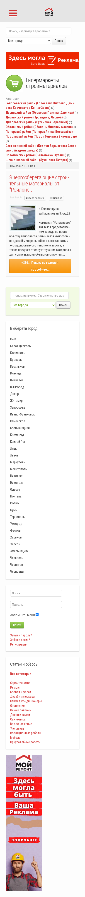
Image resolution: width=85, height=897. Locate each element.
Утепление (17, 728)
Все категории (20, 674)
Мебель (15, 737)
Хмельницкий (19, 551)
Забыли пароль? (21, 635)
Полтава (16, 496)
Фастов (15, 530)
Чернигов (16, 564)
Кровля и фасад (21, 692)
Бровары (16, 359)
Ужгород (16, 523)
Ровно (14, 503)
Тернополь (17, 517)
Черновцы (17, 571)
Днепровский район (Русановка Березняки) (37, 122)
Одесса (15, 489)
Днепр (14, 394)
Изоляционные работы (25, 733)
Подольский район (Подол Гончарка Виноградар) (41, 136)
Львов (14, 455)
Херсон (15, 544)
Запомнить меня (22, 615)
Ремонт (15, 687)
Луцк (13, 448)
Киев (13, 339)
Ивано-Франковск (22, 414)
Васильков (17, 366)
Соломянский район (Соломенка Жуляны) (36, 155)
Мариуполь (17, 462)
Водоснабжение (21, 724)
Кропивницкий (20, 428)
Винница (16, 373)
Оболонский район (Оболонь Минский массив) (39, 127)
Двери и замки (20, 715)
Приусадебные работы (25, 742)
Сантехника (18, 719)
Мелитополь (18, 469)
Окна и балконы (21, 710)
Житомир (16, 400)
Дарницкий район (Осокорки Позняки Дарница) (40, 112)
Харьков (16, 537)
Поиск (59, 41)
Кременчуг (17, 435)
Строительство (20, 683)
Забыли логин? (20, 640)
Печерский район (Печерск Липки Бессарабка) (39, 131)
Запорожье (17, 407)
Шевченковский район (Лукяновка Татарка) (37, 160)
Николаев (16, 476)
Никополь (17, 482)
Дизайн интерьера (22, 696)
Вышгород (17, 387)
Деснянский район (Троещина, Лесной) (34, 117)
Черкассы (17, 558)
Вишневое (17, 380)
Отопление (17, 705)
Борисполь (17, 353)
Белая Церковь (20, 346)
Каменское (17, 421)
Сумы (13, 510)
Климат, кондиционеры (26, 701)
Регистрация (18, 644)
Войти (17, 625)
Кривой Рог (17, 441)
